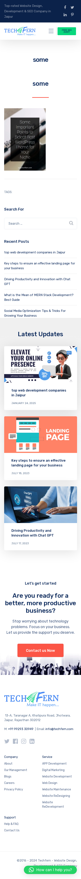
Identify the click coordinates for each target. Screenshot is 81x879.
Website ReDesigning (56, 796)
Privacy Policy (13, 789)
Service (47, 757)
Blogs (7, 776)
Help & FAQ (11, 824)
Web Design (49, 783)
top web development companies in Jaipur (34, 252)
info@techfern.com (59, 729)
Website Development (57, 776)
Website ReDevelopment (53, 804)
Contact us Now (40, 650)
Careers (9, 783)
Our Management (15, 770)
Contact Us (12, 830)
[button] (50, 870)
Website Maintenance (56, 789)
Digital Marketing (53, 770)
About (8, 763)
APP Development (54, 763)
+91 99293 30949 (21, 729)
